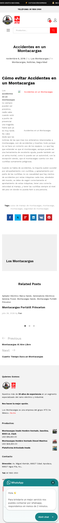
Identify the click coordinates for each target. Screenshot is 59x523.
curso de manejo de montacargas (26, 205)
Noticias (31, 62)
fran (20, 313)
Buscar (53, 30)
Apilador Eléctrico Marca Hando (17, 296)
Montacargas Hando (26, 299)
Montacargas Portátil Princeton (23, 307)
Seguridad (41, 62)
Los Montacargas (40, 58)
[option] (29, 304)
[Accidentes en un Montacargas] (10, 217)
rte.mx (13, 413)
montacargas (17, 209)
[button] (53, 483)
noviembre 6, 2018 (15, 58)
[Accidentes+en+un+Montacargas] (18, 217)
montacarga (48, 205)
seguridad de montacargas (36, 209)
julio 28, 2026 (8, 313)
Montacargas (19, 62)
